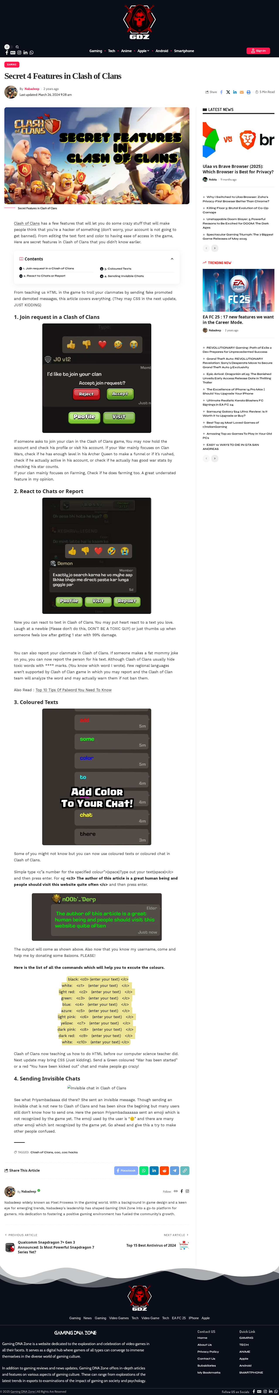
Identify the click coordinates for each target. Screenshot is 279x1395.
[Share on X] (228, 92)
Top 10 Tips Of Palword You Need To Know (74, 690)
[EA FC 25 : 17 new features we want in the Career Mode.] (238, 290)
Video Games (119, 1318)
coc (57, 1152)
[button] (17, 47)
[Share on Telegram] (174, 1170)
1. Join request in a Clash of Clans (48, 268)
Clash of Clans (27, 223)
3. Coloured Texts (117, 268)
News (87, 1318)
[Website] (176, 1191)
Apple (206, 1318)
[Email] (242, 92)
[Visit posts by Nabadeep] (10, 92)
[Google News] (12, 52)
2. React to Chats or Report (44, 276)
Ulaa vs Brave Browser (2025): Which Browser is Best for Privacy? (238, 169)
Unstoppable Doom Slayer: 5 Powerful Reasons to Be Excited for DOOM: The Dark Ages (236, 223)
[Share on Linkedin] (235, 92)
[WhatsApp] (32, 52)
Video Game (150, 1318)
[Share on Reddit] (164, 1170)
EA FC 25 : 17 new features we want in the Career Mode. (238, 319)
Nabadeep (32, 89)
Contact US (206, 1331)
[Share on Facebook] (221, 92)
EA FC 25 (179, 1318)
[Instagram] (19, 52)
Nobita (213, 179)
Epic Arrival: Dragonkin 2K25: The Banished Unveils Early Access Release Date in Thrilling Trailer (237, 378)
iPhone (194, 1318)
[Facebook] (6, 52)
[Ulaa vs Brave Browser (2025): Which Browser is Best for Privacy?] (238, 139)
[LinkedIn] (25, 52)
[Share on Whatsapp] (143, 1170)
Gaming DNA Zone (22, 1391)
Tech (135, 1318)
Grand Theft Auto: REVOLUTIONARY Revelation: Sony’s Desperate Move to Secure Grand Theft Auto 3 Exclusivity (237, 363)
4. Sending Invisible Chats (124, 276)
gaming (100, 1318)
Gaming (12, 64)
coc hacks (70, 1152)
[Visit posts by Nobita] (205, 179)
